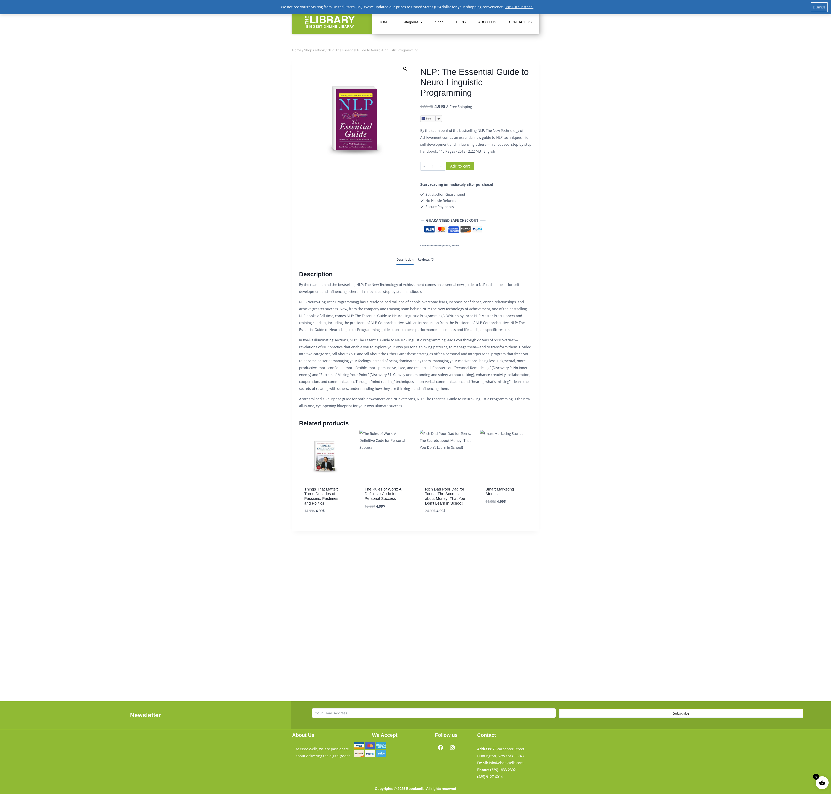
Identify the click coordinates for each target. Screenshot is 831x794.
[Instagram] (452, 747)
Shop (439, 22)
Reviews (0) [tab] (426, 259)
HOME (384, 22)
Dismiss (819, 7)
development (442, 245)
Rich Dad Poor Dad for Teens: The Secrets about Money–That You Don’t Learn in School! (445, 496)
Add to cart (460, 166)
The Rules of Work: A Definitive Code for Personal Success (383, 494)
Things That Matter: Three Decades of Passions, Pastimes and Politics (321, 496)
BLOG (461, 22)
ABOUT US (487, 22)
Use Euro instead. (519, 7)
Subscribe (681, 713)
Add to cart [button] (375, 519)
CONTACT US (520, 22)
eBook (455, 245)
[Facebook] (440, 747)
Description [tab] (405, 259)
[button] (412, 22)
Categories (410, 22)
